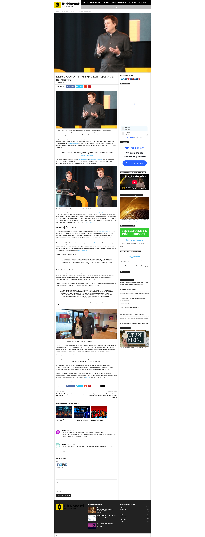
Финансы (122, 512)
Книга (140, 2)
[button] (148, 7)
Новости (85, 2)
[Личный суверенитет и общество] (64, 412)
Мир (84, 7)
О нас (144, 2)
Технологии (126, 7)
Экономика (103, 7)
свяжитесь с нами (142, 349)
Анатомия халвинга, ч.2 (139, 314)
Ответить (64, 439)
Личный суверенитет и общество (62, 419)
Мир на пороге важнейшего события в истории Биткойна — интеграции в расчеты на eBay (103, 395)
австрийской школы (104, 231)
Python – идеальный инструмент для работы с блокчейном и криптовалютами (106, 509)
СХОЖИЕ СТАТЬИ (61, 403)
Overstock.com (98, 242)
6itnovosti (59, 82)
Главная (57, 11)
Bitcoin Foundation (83, 159)
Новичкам (120, 2)
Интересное (137, 7)
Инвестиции (114, 7)
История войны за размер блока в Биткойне (137, 323)
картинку (122, 266)
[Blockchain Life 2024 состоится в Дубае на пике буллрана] (82, 412)
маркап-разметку (135, 266)
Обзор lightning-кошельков (133, 303)
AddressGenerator (124, 282)
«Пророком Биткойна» (86, 155)
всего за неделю (82, 250)
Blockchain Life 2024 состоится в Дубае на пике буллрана (82, 419)
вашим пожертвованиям (136, 221)
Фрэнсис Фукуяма (73, 143)
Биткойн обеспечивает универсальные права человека (97, 420)
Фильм (134, 2)
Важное (113, 2)
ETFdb (121, 287)
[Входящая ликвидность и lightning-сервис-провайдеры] (92, 518)
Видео (92, 2)
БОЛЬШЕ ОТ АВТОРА (72, 403)
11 (71, 82)
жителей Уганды (88, 222)
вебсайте (87, 377)
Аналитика (98, 2)
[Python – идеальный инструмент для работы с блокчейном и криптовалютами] (92, 510)
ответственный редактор (95, 159)
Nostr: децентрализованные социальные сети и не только (105, 524)
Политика (92, 7)
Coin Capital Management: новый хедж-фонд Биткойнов (70, 394)
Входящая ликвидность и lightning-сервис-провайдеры (107, 516)
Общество (63, 11)
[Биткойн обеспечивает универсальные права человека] (99, 412)
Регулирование (123, 516)
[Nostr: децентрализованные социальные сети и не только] (92, 526)
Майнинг (106, 2)
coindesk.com (65, 381)
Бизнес (122, 514)
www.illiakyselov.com (124, 314)
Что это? (128, 2)
